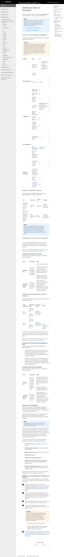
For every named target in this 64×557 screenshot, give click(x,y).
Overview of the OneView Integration (58, 9)
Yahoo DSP (5, 43)
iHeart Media (5, 59)
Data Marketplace (5, 67)
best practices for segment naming (35, 423)
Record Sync (35, 90)
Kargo (4, 63)
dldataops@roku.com (42, 488)
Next (49, 549)
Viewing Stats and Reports (7, 72)
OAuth (33, 113)
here (40, 267)
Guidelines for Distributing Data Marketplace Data (58, 25)
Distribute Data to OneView (57, 7)
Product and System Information (5, 78)
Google (4, 26)
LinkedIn (4, 37)
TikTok (4, 31)
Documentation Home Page (52, 2)
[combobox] (8, 5)
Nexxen (4, 46)
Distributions (4, 65)
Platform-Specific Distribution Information (8, 22)
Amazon (4, 41)
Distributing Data (5, 17)
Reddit (4, 61)
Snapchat (5, 35)
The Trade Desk (6, 28)
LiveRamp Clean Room (6, 69)
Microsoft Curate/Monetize (6, 49)
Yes (36, 544)
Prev (19, 549)
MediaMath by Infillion (7, 57)
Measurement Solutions (6, 75)
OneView (4, 51)
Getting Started (4, 9)
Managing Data (4, 14)
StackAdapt (5, 55)
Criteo (4, 53)
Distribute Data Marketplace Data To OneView (57, 21)
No (43, 544)
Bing (4, 45)
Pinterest (4, 33)
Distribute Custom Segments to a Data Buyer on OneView (58, 35)
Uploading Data (4, 12)
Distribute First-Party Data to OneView (57, 15)
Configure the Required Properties (59, 18)
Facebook (5, 24)
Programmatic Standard (41, 443)
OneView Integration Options (57, 12)
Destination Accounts (6, 19)
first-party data (45, 14)
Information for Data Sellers (58, 32)
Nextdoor (4, 39)
